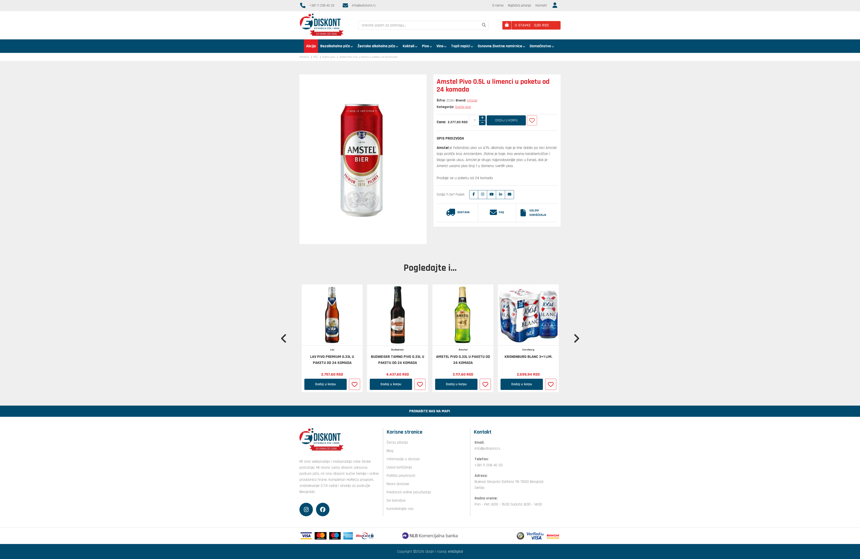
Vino (439, 46)
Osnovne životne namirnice (500, 46)
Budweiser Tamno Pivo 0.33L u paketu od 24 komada (397, 359)
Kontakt (541, 5)
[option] (332, 338)
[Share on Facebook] (473, 194)
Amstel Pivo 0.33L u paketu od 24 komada (463, 359)
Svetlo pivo (328, 57)
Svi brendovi (396, 500)
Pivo (425, 46)
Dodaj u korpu (506, 120)
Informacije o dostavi (403, 459)
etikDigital (455, 551)
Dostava (463, 212)
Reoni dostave (398, 483)
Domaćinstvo (540, 46)
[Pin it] (491, 194)
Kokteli (408, 46)
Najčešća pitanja (519, 5)
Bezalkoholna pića (335, 46)
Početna (304, 57)
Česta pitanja (397, 442)
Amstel (472, 100)
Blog (390, 450)
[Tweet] (482, 194)
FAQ (501, 212)
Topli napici (460, 46)
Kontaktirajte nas (400, 508)
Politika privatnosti (401, 475)
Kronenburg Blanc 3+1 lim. (528, 356)
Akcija (311, 46)
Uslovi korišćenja (537, 213)
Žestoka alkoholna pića (376, 46)
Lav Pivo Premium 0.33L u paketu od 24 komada (332, 359)
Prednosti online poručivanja (409, 492)
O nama (497, 5)
